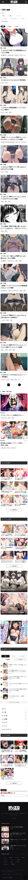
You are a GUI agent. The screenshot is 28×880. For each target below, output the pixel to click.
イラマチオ (13, 447)
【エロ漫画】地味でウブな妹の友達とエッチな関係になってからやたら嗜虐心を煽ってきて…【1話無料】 (6, 506)
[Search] (26, 2)
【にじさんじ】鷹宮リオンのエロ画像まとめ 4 (20, 478)
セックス (5, 861)
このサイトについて (18, 874)
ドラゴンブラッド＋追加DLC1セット (12, 415)
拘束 (9, 417)
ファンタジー (3, 417)
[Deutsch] (9, 793)
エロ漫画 (4, 223)
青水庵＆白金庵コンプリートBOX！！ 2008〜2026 (13, 444)
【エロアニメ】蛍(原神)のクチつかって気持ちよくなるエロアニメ (7, 535)
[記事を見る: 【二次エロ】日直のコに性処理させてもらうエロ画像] (20, 485)
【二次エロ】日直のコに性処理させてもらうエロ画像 (20, 492)
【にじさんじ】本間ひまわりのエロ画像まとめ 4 (6, 478)
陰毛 (12, 379)
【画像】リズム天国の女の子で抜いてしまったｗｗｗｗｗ (6, 779)
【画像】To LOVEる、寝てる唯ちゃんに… (17, 664)
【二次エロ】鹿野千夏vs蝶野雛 (16, 827)
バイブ (2, 171)
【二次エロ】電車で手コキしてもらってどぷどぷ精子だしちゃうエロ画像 (13, 346)
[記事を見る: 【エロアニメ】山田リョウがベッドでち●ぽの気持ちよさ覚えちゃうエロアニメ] (20, 528)
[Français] (7, 793)
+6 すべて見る (4, 21)
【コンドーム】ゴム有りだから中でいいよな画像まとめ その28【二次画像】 (20, 562)
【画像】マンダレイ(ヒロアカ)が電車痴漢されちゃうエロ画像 (14, 287)
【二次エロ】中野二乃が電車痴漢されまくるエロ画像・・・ (13, 51)
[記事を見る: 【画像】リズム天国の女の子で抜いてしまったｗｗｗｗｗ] (7, 772)
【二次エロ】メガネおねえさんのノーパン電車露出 (13, 376)
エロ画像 (4, 48)
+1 (24, 55)
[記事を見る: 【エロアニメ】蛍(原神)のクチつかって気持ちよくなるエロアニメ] (7, 528)
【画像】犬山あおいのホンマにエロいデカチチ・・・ (6, 492)
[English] (5, 793)
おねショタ (6, 864)
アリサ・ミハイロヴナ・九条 (8, 142)
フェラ (5, 857)
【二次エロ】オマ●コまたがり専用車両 (13, 80)
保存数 (21, 659)
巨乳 (8, 447)
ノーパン (3, 379)
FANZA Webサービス (11, 871)
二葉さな (4, 260)
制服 (11, 15)
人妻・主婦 (3, 447)
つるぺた (18, 861)
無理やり (16, 55)
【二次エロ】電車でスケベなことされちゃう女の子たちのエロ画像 (13, 198)
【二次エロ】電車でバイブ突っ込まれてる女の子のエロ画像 (13, 168)
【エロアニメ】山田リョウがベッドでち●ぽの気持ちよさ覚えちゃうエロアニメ (21, 535)
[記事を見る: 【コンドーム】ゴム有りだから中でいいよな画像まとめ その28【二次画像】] (20, 555)
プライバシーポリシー (7, 874)
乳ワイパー (18, 142)
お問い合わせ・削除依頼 (7, 877)
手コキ (6, 349)
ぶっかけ (5, 18)
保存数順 (9, 26)
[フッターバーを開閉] (25, 877)
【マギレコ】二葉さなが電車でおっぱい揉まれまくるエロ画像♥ (13, 257)
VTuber (18, 859)
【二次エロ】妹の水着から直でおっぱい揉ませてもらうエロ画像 (17, 677)
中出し (2, 82)
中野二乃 (4, 55)
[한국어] (15, 793)
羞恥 (13, 417)
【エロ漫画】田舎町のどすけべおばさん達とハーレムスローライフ (18, 834)
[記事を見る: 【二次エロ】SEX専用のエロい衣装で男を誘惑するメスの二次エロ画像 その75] (20, 542)
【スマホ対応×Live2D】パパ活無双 (16, 696)
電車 (6, 82)
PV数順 (16, 26)
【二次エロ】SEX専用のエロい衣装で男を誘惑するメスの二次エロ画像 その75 (21, 549)
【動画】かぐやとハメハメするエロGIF (18, 839)
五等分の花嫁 (10, 55)
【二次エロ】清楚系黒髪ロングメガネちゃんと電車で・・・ (13, 109)
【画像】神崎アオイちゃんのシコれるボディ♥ (18, 846)
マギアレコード (11, 260)
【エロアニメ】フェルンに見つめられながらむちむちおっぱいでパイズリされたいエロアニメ (6, 562)
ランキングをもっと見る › (14, 702)
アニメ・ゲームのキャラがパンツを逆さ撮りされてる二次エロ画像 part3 (6, 766)
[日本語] (13, 793)
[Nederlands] (3, 793)
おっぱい (17, 857)
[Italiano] (11, 793)
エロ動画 (11, 841)
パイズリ (5, 859)
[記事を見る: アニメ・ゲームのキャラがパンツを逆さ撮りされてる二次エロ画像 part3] (7, 759)
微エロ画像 (12, 848)
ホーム (2, 5)
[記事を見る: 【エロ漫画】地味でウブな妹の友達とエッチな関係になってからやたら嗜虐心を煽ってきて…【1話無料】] (7, 499)
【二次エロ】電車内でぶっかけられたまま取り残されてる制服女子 (13, 316)
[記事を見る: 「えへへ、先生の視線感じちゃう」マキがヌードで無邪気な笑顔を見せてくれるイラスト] (20, 745)
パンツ (18, 15)
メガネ (22, 18)
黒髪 (10, 112)
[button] (3, 2)
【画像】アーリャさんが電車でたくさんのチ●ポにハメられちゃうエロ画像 (13, 138)
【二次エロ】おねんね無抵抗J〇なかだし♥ (17, 683)
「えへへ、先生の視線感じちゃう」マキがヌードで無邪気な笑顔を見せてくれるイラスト (20, 752)
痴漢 (4, 15)
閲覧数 (8, 659)
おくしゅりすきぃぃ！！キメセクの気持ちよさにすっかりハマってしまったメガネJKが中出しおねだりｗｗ (20, 766)
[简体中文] (1, 793)
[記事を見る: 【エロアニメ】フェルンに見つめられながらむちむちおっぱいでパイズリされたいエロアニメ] (7, 555)
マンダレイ (4, 290)
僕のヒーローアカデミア (13, 290)
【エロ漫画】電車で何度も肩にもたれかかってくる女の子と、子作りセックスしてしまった (13, 227)
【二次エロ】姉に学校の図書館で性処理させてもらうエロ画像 (17, 689)
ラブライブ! (14, 18)
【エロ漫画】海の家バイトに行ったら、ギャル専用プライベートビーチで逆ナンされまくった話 (17, 671)
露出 (9, 201)
